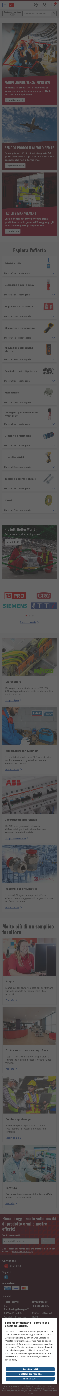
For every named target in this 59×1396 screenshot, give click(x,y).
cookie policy (11, 1359)
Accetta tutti (30, 1369)
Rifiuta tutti (30, 1378)
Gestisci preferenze (30, 1373)
